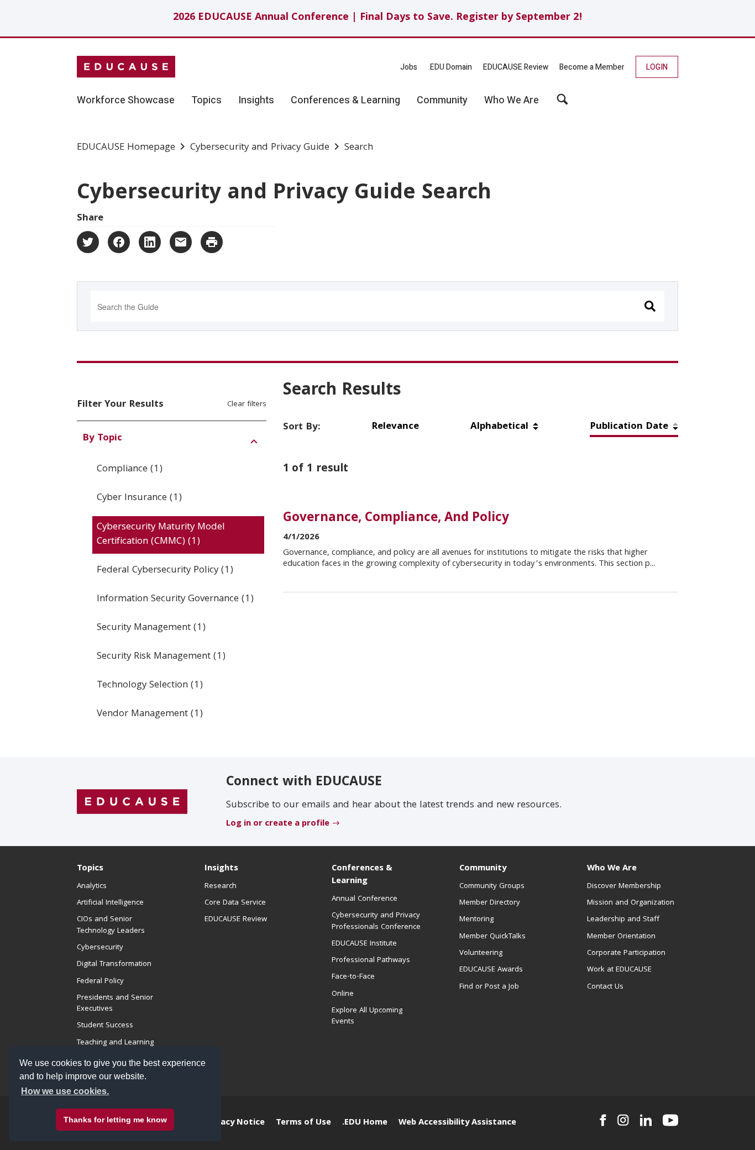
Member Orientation (621, 937)
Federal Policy (100, 981)
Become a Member (592, 67)
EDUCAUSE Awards (491, 970)
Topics (90, 869)
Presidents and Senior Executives (115, 1003)
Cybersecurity (100, 948)
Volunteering (480, 953)
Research (221, 886)
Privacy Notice (235, 1123)
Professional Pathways (371, 960)
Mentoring (476, 919)
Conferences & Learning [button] (345, 100)
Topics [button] (206, 100)
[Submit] (650, 306)
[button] (562, 103)
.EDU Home (364, 1123)
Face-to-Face (353, 977)
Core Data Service (235, 903)
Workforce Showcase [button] (126, 100)
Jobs (408, 67)
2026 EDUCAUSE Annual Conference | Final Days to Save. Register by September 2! (378, 18)
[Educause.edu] (132, 802)
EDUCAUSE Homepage (126, 148)
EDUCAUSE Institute (364, 944)
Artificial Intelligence (110, 903)
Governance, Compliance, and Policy (396, 518)
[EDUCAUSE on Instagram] (623, 1120)
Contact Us (605, 987)
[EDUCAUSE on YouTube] (670, 1120)
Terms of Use (303, 1123)
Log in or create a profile (277, 824)
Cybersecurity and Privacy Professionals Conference (376, 921)
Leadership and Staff (623, 919)
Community (482, 869)
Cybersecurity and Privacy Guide (259, 148)
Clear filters (246, 404)
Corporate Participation (626, 953)
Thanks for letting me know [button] (115, 1119)
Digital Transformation (114, 964)
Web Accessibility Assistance (457, 1123)
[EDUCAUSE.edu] (126, 67)
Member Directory (489, 903)
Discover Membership (624, 886)
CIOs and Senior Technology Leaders (111, 925)
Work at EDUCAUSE (619, 970)
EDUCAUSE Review (515, 67)
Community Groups (492, 886)
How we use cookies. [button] (65, 1091)
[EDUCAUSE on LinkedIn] (646, 1120)
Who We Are (612, 869)
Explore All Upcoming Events (367, 1016)
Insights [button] (256, 100)
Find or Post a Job (489, 987)
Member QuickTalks (492, 937)
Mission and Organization (630, 903)
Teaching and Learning (115, 1043)
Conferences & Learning (362, 875)
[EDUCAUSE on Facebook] (603, 1120)
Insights (221, 869)
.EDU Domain (450, 67)
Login (657, 67)
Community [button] (442, 100)
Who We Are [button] (511, 100)
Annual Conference (364, 899)
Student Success (105, 1026)
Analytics (92, 886)
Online (343, 994)
